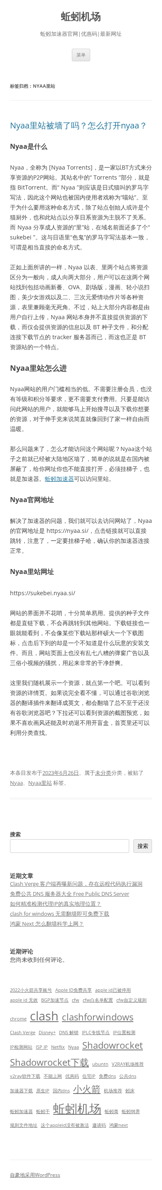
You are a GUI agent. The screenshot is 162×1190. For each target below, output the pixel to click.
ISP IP (42, 1047)
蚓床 (130, 1091)
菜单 (81, 55)
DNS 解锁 (69, 1032)
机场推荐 (113, 1091)
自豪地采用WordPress (35, 1174)
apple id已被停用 (113, 990)
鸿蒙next (118, 1125)
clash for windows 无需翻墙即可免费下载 (59, 913)
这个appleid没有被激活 (65, 1125)
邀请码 (99, 1125)
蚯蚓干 (43, 1111)
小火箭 (87, 1089)
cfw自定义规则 (131, 1000)
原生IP (42, 1091)
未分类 (103, 772)
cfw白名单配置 (98, 1000)
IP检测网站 (21, 1047)
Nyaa (16, 782)
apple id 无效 (24, 1000)
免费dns (107, 1076)
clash (44, 1016)
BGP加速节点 (55, 1000)
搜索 (15, 834)
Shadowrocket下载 (49, 1062)
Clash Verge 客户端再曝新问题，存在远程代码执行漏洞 (76, 883)
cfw (75, 1000)
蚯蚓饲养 (131, 1111)
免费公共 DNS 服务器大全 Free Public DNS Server (69, 893)
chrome (18, 1019)
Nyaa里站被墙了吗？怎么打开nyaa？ (78, 125)
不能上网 (53, 1076)
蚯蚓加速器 (59, 479)
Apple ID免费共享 (73, 990)
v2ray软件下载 (25, 1076)
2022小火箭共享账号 (31, 990)
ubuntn (100, 1064)
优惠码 (72, 1076)
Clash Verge (22, 1032)
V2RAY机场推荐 (128, 1064)
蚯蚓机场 (81, 16)
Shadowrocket (112, 1045)
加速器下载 (21, 1091)
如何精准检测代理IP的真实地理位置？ (55, 903)
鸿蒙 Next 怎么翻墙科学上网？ (47, 923)
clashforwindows (97, 1017)
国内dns (61, 1091)
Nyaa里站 (40, 782)
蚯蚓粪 (111, 1111)
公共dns (127, 1076)
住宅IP (89, 1076)
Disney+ (47, 1032)
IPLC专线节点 (96, 1032)
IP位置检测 (124, 1032)
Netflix (58, 1047)
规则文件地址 (23, 1125)
